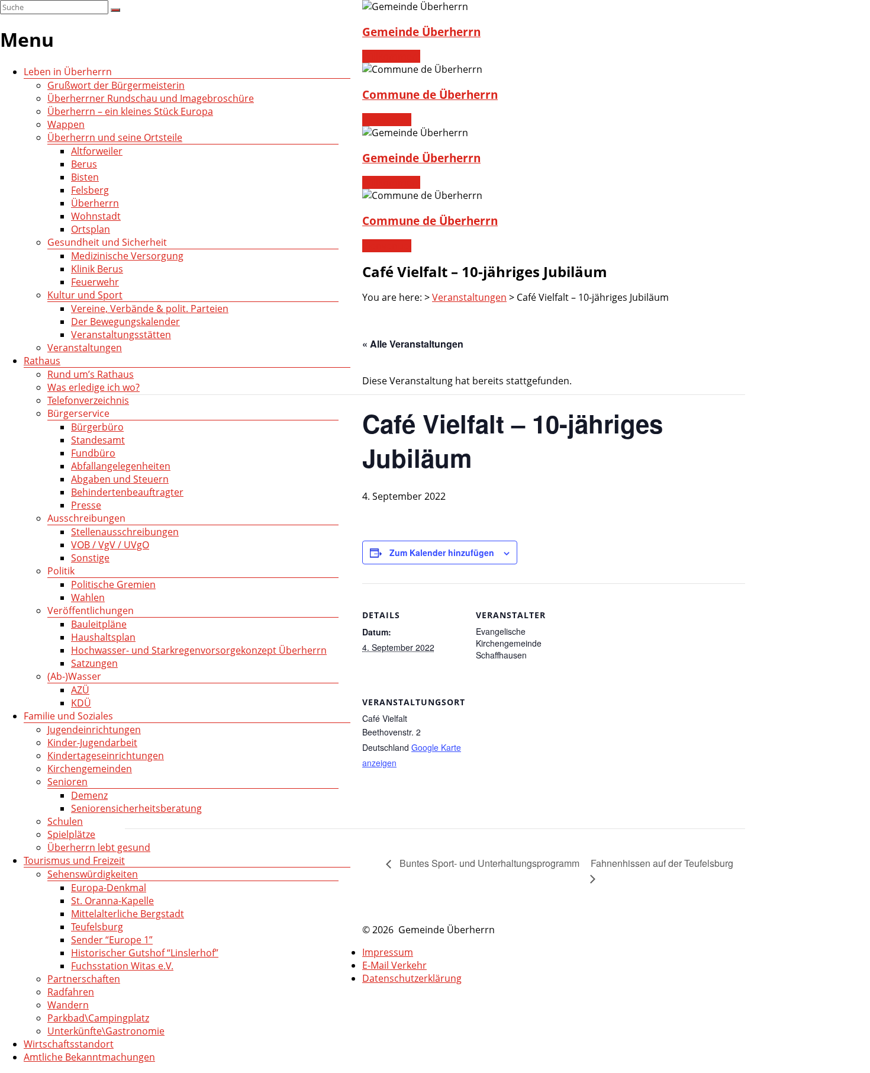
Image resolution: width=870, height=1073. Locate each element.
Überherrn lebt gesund (98, 847)
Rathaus (42, 360)
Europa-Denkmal (108, 887)
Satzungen (94, 663)
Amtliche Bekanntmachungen (89, 1057)
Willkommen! (391, 56)
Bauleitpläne (99, 624)
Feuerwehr (95, 281)
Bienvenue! (386, 119)
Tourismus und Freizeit (74, 860)
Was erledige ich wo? (93, 387)
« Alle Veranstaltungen (412, 344)
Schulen (65, 821)
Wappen (66, 124)
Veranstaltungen (84, 347)
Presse (86, 505)
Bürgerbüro (97, 426)
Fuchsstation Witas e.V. (122, 965)
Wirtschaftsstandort (69, 1043)
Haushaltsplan (103, 637)
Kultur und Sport (85, 294)
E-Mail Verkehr (394, 965)
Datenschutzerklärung (412, 978)
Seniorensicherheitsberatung (136, 808)
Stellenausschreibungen (125, 531)
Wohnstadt (96, 216)
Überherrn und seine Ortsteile (114, 137)
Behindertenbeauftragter (127, 492)
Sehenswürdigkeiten (92, 874)
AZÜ (80, 689)
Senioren (67, 781)
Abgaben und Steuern (120, 479)
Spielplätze (71, 834)
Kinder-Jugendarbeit (92, 742)
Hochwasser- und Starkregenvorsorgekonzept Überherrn (199, 650)
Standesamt (98, 439)
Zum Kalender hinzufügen (441, 552)
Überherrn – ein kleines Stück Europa (130, 111)
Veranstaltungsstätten (121, 334)
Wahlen (88, 597)
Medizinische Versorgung (127, 255)
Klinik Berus (97, 268)
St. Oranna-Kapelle (112, 900)
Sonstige (90, 557)
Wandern (68, 1004)
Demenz (89, 795)
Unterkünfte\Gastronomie (106, 1030)
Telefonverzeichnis (88, 400)
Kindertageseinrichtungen (105, 755)
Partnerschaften (83, 978)
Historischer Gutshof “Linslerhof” (144, 952)
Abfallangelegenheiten (120, 466)
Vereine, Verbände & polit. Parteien (149, 308)
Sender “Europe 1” (112, 939)
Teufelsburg (97, 926)
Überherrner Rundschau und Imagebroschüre (150, 98)
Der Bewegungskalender (125, 321)
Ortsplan (90, 229)
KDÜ (81, 702)
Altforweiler (97, 151)
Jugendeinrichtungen (94, 729)
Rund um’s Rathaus (90, 374)
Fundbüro (93, 453)
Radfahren (70, 991)
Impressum (387, 952)
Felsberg (90, 190)
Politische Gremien (113, 584)
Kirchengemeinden (89, 768)
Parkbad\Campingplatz (98, 1017)
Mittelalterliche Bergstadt (127, 913)
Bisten (85, 177)
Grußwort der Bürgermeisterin (116, 85)
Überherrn (95, 203)
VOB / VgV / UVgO (110, 544)
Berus (84, 164)
